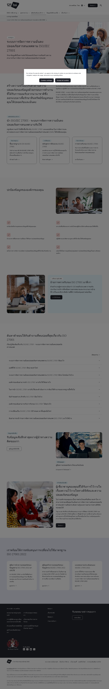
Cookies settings (46, 80)
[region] (55, 77)
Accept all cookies (63, 80)
